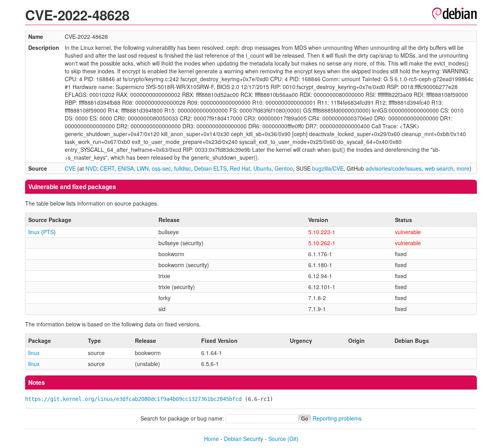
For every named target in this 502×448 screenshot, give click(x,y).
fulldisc (182, 168)
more (463, 168)
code (398, 168)
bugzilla (321, 168)
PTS (48, 232)
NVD (91, 168)
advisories (378, 168)
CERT (107, 168)
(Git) (292, 439)
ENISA (126, 168)
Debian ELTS (210, 168)
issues (414, 168)
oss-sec (161, 168)
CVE (70, 168)
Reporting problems (337, 418)
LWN (143, 168)
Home (211, 439)
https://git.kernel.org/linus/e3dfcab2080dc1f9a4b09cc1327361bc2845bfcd (133, 399)
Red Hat (240, 168)
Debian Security (243, 439)
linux (34, 232)
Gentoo (284, 168)
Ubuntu (262, 168)
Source (277, 439)
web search (439, 168)
